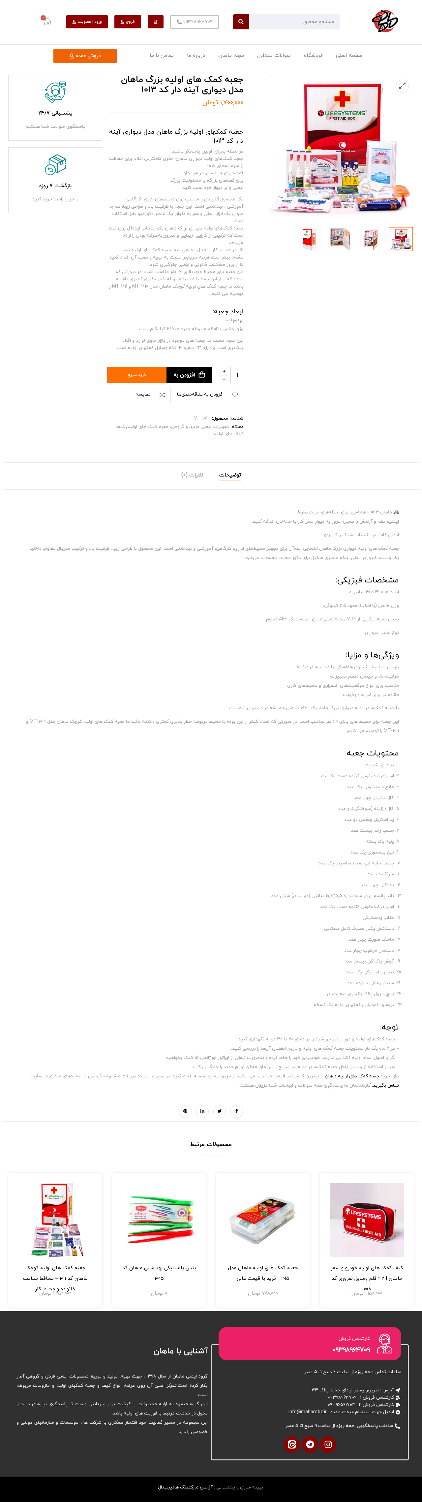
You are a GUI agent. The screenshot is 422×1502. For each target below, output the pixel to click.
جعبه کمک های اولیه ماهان (352, 1076)
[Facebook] (236, 1111)
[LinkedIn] (202, 1111)
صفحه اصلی (349, 55)
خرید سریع (137, 375)
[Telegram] (310, 1444)
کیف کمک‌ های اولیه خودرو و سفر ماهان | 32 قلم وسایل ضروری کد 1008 (367, 1279)
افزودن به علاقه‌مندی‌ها (200, 395)
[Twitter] (219, 1111)
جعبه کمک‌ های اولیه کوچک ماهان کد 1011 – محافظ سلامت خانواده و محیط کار (55, 1279)
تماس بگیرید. (385, 1085)
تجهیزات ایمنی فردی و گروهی (200, 427)
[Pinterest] (185, 1111)
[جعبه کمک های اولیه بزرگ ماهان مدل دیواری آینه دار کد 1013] (401, 239)
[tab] (230, 476)
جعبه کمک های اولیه (147, 427)
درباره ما (196, 55)
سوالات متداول (274, 55)
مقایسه (143, 395)
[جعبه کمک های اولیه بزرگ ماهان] (310, 239)
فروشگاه (313, 55)
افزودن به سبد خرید (187, 377)
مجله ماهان (231, 55)
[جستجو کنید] (241, 21)
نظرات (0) (192, 475)
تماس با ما (162, 55)
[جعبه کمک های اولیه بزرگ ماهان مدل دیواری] (340, 239)
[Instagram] (328, 1444)
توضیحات (230, 475)
